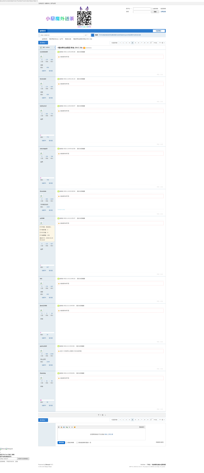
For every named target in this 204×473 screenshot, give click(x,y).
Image (64, 427)
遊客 (41, 65)
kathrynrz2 (43, 106)
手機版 (149, 464)
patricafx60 (43, 346)
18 (52, 313)
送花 (161, 74)
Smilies (75, 427)
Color (61, 427)
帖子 (86, 35)
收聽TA (44, 71)
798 (52, 156)
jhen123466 (43, 305)
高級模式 (141, 427)
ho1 (41, 278)
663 (47, 199)
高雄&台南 (68, 39)
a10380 (42, 218)
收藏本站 (47, 3)
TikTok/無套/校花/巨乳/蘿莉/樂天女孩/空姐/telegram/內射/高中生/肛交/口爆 (120, 35)
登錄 (105, 434)
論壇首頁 (43, 31)
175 (47, 59)
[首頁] (39, 39)
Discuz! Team (48, 466)
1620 (51, 199)
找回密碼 (163, 8)
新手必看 (53, 3)
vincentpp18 (43, 148)
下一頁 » (102, 415)
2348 (51, 354)
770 (52, 113)
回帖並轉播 (71, 442)
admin (48, 47)
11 (46, 381)
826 (52, 86)
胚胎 (41, 319)
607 (52, 244)
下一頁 (161, 43)
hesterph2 (43, 79)
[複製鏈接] (89, 48)
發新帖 (42, 42)
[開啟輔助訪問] (162, 3)
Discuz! (47, 464)
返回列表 (114, 43)
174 (47, 86)
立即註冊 (163, 11)
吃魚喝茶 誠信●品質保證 (159, 464)
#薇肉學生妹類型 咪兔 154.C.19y (82, 39)
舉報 (158, 74)
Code (72, 427)
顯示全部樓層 (81, 52)
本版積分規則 (160, 442)
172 (47, 244)
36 (52, 381)
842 (52, 286)
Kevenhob (43, 191)
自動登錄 (155, 8)
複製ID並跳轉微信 (23, 458)
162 (47, 113)
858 (52, 59)
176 (47, 286)
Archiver (143, 464)
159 (47, 156)
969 (47, 354)
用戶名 (128, 8)
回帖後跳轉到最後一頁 (84, 442)
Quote (69, 427)
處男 (41, 119)
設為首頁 (41, 3)
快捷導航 (158, 31)
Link (67, 427)
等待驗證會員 (44, 204)
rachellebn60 (44, 52)
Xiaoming (43, 373)
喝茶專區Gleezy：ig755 (56, 39)
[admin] (41, 47)
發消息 (51, 71)
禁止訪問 (43, 359)
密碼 (127, 11)
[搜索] (92, 35)
